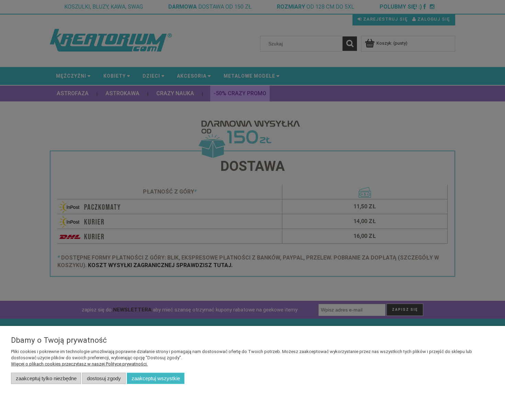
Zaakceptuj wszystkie (156, 378)
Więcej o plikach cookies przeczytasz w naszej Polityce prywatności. (79, 363)
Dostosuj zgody (104, 378)
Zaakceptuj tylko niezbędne (46, 378)
